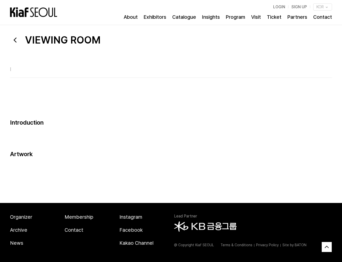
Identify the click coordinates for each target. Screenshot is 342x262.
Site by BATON (294, 245)
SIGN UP (299, 7)
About (131, 17)
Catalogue (184, 17)
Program (235, 17)
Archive (18, 230)
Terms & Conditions (236, 245)
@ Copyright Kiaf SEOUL (194, 245)
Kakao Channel (136, 243)
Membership (79, 217)
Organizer (21, 217)
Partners (297, 17)
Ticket (274, 17)
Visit (256, 17)
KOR (320, 7)
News (16, 243)
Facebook (131, 230)
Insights (211, 17)
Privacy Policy (267, 245)
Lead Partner (185, 216)
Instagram (130, 217)
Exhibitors (155, 17)
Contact (322, 17)
